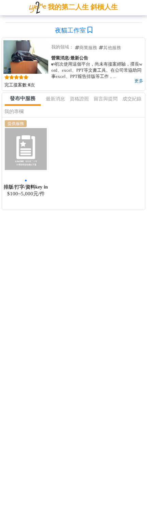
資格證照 (79, 98)
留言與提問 (106, 98)
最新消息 (55, 98)
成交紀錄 (132, 98)
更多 (138, 80)
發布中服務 (23, 98)
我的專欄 (14, 111)
